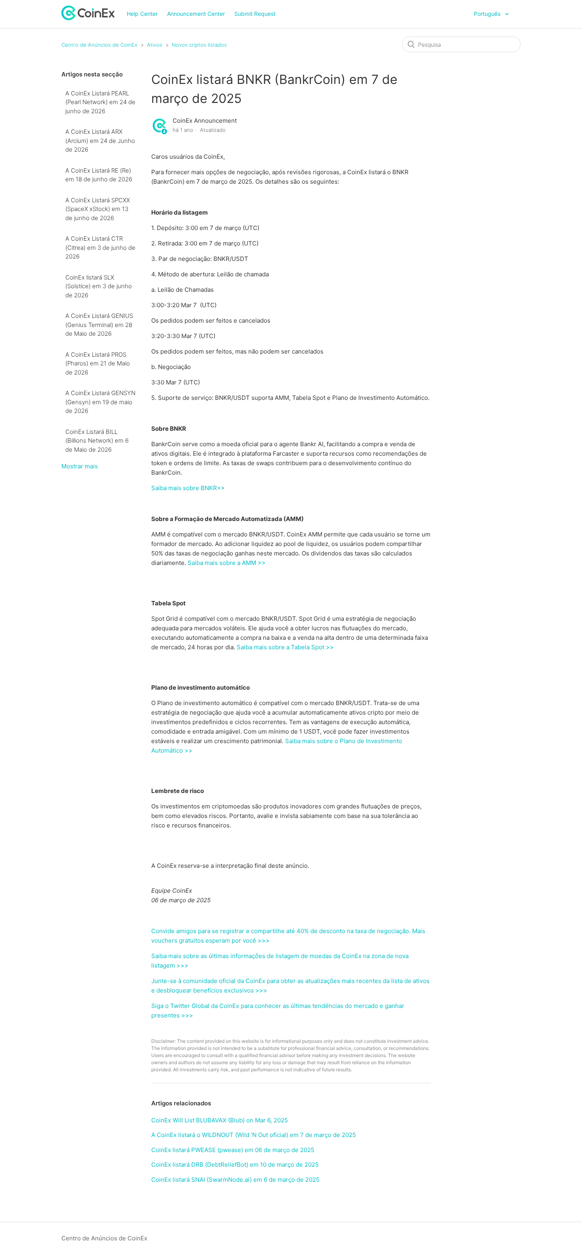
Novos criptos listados (199, 45)
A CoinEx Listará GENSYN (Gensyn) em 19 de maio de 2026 (100, 402)
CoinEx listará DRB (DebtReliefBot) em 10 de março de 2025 (235, 1164)
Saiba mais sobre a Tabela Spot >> (285, 647)
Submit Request (255, 13)
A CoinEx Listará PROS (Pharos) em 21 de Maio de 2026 (97, 363)
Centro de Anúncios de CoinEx (99, 45)
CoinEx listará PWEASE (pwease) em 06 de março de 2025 (232, 1150)
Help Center (142, 13)
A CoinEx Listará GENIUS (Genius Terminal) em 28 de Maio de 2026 (99, 324)
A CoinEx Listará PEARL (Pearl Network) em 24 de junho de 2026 (100, 102)
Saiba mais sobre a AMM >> (227, 563)
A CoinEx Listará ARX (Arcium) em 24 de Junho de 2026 (100, 140)
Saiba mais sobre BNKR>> (188, 488)
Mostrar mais (79, 466)
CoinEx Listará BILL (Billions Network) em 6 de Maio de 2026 (97, 440)
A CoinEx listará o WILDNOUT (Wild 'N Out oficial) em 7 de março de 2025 (253, 1135)
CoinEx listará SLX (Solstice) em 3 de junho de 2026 (98, 286)
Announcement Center (196, 13)
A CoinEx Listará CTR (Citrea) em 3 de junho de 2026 (100, 247)
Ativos (154, 45)
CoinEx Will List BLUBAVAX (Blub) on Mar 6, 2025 (219, 1120)
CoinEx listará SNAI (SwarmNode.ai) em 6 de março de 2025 (235, 1179)
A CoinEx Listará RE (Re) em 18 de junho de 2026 (98, 175)
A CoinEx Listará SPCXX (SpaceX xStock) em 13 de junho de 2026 (97, 209)
